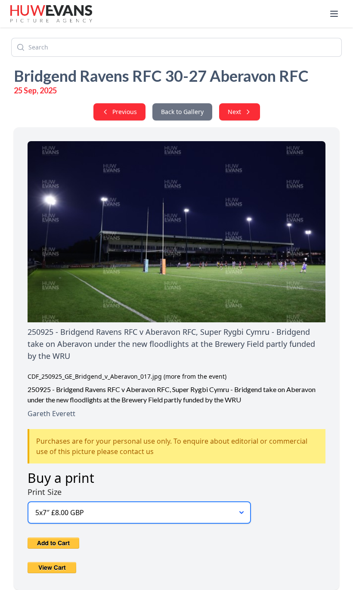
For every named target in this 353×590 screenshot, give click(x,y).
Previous (124, 112)
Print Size (45, 492)
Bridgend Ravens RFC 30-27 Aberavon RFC (161, 75)
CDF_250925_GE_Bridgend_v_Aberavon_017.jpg (95, 376)
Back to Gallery (182, 112)
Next (234, 112)
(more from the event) (195, 376)
